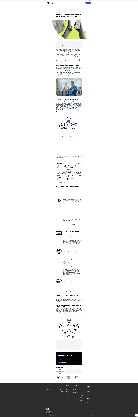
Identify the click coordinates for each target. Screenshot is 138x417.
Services (71, 2)
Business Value (75, 392)
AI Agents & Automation (61, 390)
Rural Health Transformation (88, 396)
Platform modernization (68, 394)
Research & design (75, 388)
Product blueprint (68, 388)
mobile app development (77, 252)
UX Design (81, 394)
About (79, 0)
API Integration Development (62, 345)
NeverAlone (60, 348)
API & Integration (61, 391)
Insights (82, 0)
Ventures (78, 2)
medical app (69, 309)
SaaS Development (89, 390)
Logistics (88, 402)
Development (74, 389)
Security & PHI (88, 394)
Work (74, 2)
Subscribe (48, 389)
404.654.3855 (88, 0)
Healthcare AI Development (81, 388)
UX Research (81, 395)
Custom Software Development (82, 392)
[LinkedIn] (91, 415)
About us (81, 400)
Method (67, 2)
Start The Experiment (62, 362)
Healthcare (81, 2)
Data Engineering (89, 391)
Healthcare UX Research (81, 397)
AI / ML (60, 388)
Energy (87, 399)
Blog (59, 10)
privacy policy (88, 415)
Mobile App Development (81, 390)
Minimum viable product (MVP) (68, 390)
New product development (68, 392)
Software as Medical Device (89, 393)
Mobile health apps (78, 253)
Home (56, 10)
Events (84, 0)
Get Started (87, 2)
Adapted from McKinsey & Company (61, 182)
